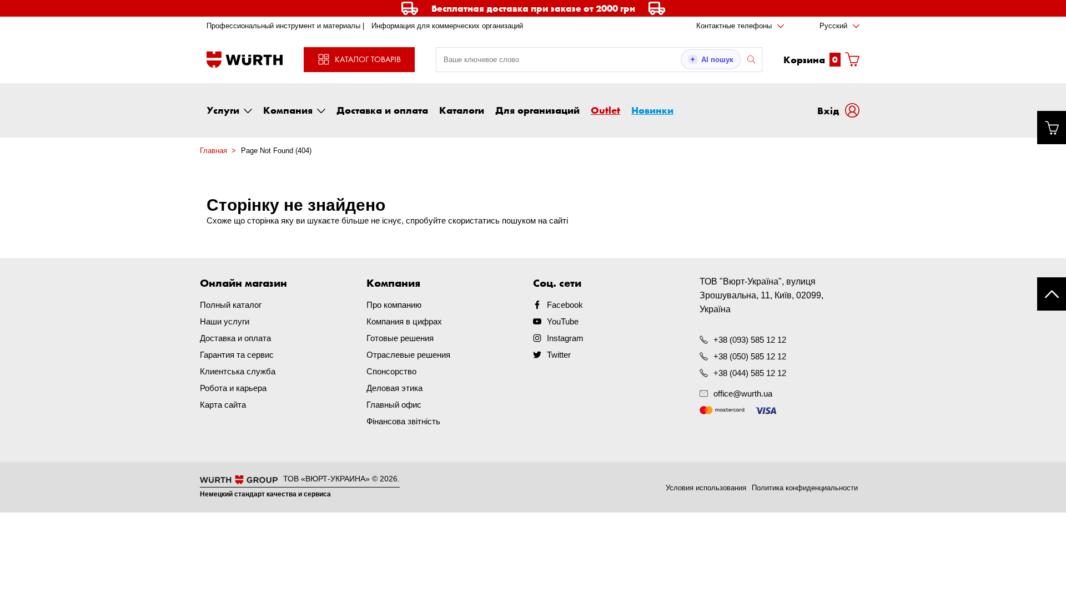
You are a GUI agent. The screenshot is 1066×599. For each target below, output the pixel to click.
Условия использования (706, 488)
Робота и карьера (233, 388)
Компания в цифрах (404, 321)
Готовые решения (400, 338)
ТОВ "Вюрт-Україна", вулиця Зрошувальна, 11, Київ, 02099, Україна (761, 295)
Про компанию (393, 304)
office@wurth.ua (742, 393)
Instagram (565, 338)
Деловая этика (394, 388)
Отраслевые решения (408, 354)
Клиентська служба (237, 371)
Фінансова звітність (403, 421)
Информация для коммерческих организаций (447, 26)
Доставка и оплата (382, 110)
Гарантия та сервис (237, 354)
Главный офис (393, 404)
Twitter (559, 354)
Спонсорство (391, 371)
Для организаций (537, 110)
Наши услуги (224, 321)
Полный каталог (231, 304)
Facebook (565, 304)
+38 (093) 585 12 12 (749, 339)
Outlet (605, 110)
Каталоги (461, 110)
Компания (288, 110)
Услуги (223, 110)
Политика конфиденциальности (805, 488)
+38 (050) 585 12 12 (749, 356)
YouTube (563, 321)
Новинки (652, 110)
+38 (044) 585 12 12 (749, 373)
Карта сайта (223, 404)
